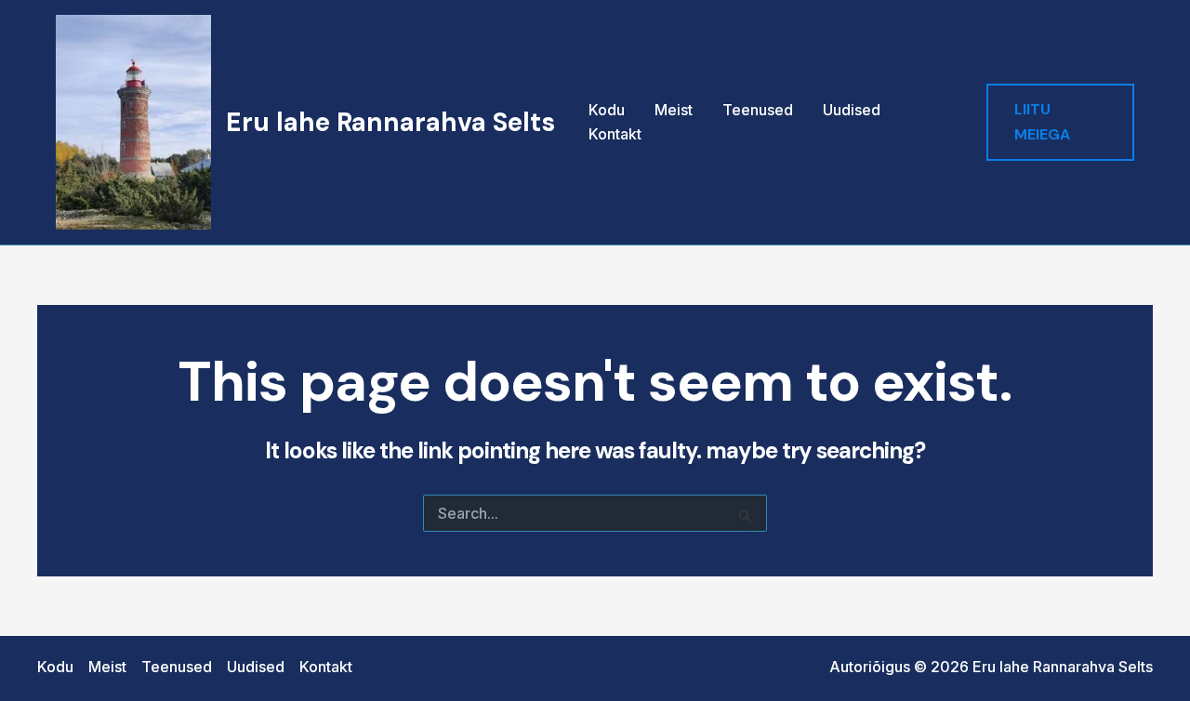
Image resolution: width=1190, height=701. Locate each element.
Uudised (851, 109)
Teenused (757, 109)
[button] (1060, 122)
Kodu (606, 109)
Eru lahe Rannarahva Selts (390, 122)
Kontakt (614, 134)
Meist (673, 109)
